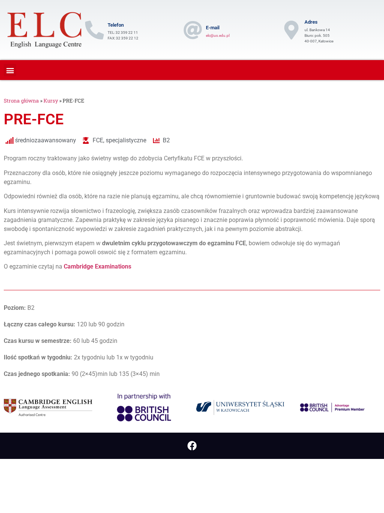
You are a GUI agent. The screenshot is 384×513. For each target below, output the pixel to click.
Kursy (51, 100)
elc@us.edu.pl (218, 35)
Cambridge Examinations (97, 266)
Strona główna (21, 100)
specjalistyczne (126, 140)
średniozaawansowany (45, 140)
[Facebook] (192, 445)
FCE (98, 140)
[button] (10, 70)
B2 (166, 140)
